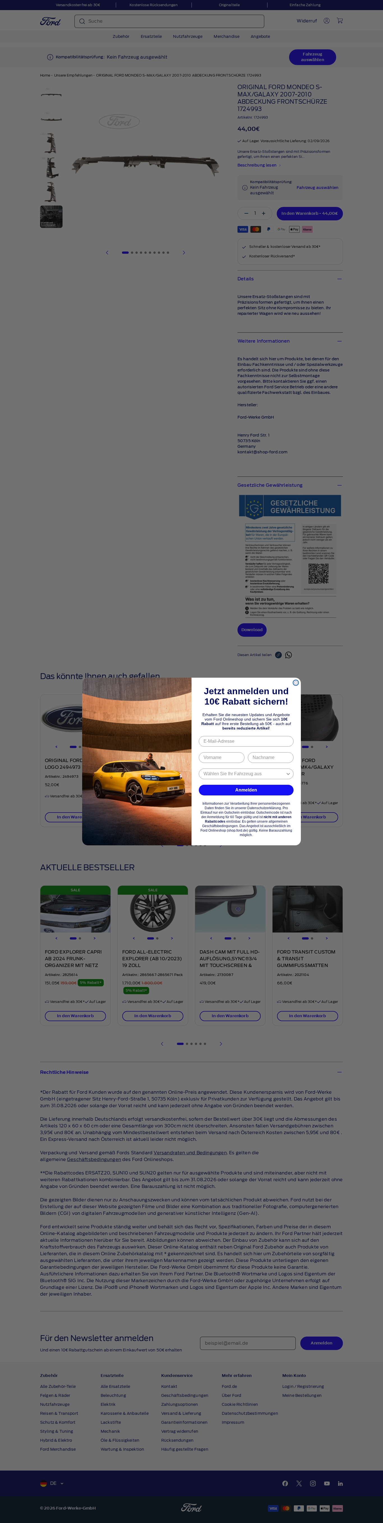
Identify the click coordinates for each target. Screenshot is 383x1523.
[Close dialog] (296, 683)
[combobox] (244, 774)
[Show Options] (288, 774)
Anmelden (246, 790)
